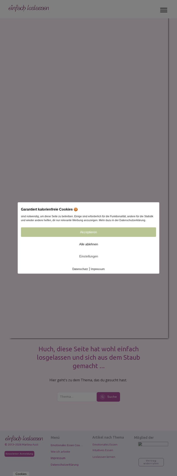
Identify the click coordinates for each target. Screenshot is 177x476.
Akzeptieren (88, 232)
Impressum (98, 269)
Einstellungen (88, 256)
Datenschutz (80, 269)
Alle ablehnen (88, 244)
